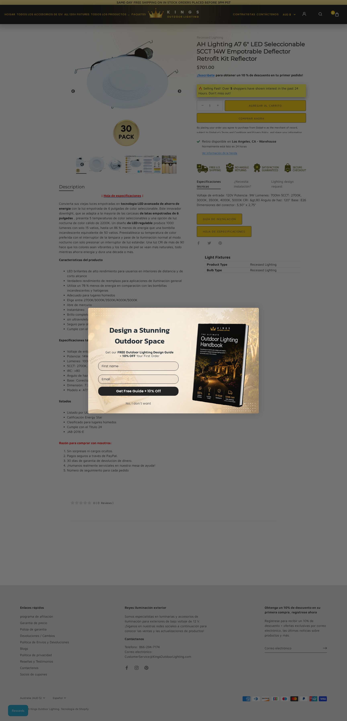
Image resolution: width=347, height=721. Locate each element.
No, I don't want (138, 403)
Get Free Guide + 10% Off (138, 391)
